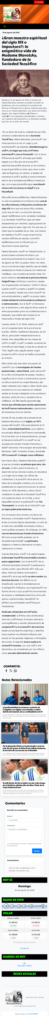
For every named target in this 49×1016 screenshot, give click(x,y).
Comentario (11, 825)
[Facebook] (46, 2)
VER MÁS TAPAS (24, 966)
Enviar (37, 851)
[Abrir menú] (5, 26)
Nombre (9, 816)
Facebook (24, 948)
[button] (32, 2)
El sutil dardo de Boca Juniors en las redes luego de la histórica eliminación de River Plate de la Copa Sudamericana (24, 785)
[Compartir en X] (11, 671)
